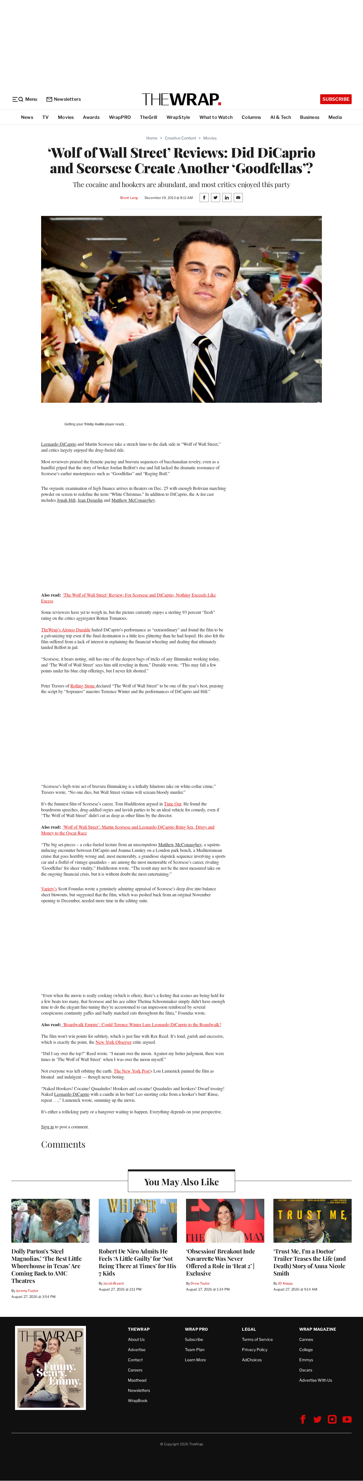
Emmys (306, 1359)
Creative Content (180, 138)
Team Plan (194, 1349)
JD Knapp (285, 1283)
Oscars (305, 1370)
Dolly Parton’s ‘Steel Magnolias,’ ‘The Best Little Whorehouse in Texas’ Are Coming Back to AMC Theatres (46, 1265)
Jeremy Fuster (27, 1291)
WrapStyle (178, 117)
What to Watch (216, 117)
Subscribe (335, 99)
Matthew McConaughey (133, 500)
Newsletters (67, 99)
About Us (136, 1339)
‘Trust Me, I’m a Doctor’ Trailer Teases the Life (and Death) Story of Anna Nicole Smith (309, 1262)
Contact (135, 1359)
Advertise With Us (315, 1380)
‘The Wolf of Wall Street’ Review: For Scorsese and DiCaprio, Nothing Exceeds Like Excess (128, 598)
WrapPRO (120, 117)
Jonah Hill (66, 500)
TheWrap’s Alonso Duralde (65, 630)
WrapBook (137, 1400)
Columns (251, 117)
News (27, 117)
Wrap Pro (196, 1329)
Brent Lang (129, 198)
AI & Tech (280, 117)
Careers (135, 1370)
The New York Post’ (132, 1071)
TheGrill (148, 117)
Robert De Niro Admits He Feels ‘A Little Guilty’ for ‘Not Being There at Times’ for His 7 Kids (137, 1262)
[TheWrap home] (181, 99)
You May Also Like (181, 1181)
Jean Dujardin (90, 500)
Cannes (306, 1339)
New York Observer (114, 1042)
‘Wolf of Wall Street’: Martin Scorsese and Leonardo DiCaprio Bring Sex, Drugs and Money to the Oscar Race (127, 830)
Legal (249, 1329)
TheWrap (139, 1329)
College (306, 1349)
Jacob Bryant (113, 1283)
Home (151, 138)
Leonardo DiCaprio (58, 444)
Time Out (172, 804)
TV (45, 117)
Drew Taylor (200, 1283)
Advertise (136, 1349)
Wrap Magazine (317, 1329)
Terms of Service (257, 1339)
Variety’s (49, 888)
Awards (91, 117)
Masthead (137, 1380)
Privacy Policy (254, 1349)
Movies (66, 117)
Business (309, 117)
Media (335, 117)
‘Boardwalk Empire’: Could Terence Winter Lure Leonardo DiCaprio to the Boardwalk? (141, 1024)
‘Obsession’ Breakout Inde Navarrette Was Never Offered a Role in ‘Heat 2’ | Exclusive (220, 1262)
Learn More (195, 1359)
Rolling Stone (83, 686)
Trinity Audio (94, 424)
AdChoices (252, 1359)
